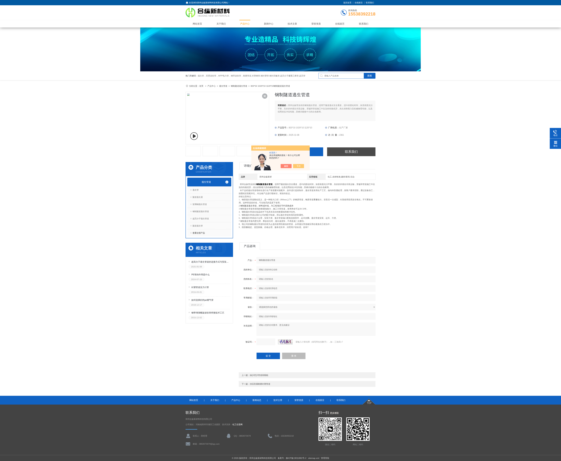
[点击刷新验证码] (285, 341)
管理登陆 (325, 458)
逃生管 (196, 190)
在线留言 (359, 2)
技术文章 (292, 24)
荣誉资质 (316, 24)
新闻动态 (256, 400)
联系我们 (370, 2)
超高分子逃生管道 (201, 218)
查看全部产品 (199, 233)
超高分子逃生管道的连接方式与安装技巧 (211, 262)
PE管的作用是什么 (200, 274)
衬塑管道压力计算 (200, 287)
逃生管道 (223, 86)
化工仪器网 (237, 424)
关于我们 (221, 24)
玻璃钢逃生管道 (200, 204)
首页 (201, 86)
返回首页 (347, 2)
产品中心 (245, 24)
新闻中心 (268, 24)
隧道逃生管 (198, 226)
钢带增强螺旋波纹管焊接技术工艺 (207, 312)
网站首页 (197, 24)
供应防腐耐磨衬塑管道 (260, 384)
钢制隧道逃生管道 (239, 86)
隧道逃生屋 (198, 197)
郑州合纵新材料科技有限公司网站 (212, 2)
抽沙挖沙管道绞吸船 (259, 375)
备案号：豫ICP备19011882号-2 (292, 458)
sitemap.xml (313, 458)
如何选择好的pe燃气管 (202, 300)
